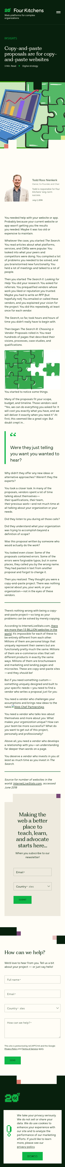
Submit (22, 899)
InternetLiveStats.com (27, 783)
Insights (11, 38)
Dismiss (32, 1156)
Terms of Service (30, 1048)
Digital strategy (30, 65)
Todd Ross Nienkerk (44, 180)
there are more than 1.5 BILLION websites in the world (31, 629)
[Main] (58, 12)
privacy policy (26, 1146)
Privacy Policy (11, 1048)
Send (13, 1060)
